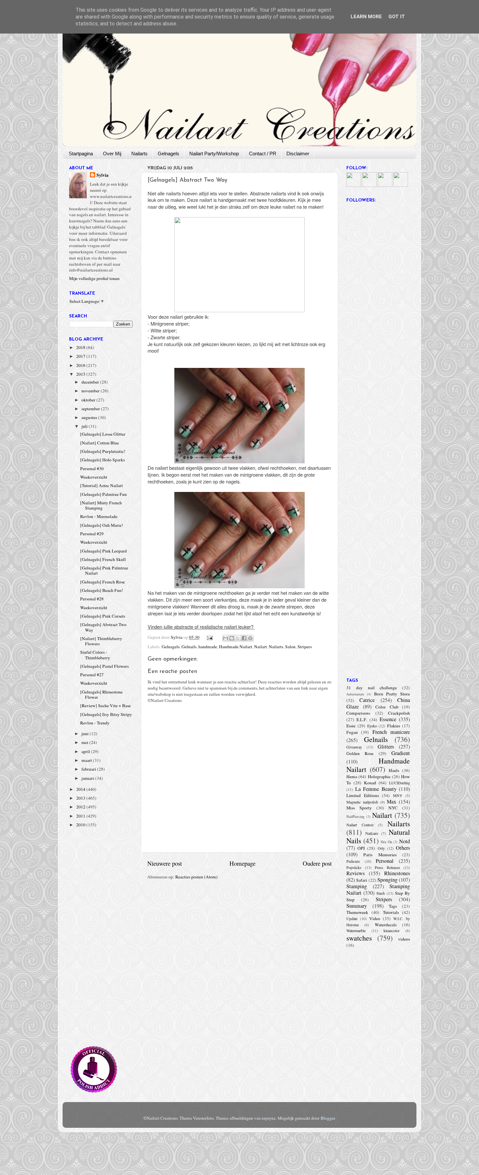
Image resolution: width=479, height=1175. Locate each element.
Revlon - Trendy (94, 723)
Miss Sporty (359, 808)
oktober (88, 400)
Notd (404, 841)
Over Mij (112, 153)
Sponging (387, 879)
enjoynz (269, 1118)
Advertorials (355, 694)
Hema (351, 776)
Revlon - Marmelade (98, 516)
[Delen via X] (238, 638)
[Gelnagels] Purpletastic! (102, 451)
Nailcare (371, 833)
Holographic (379, 776)
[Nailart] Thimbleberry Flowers (101, 641)
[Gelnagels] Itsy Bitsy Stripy (106, 714)
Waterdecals (386, 925)
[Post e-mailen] (209, 637)
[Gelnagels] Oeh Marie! (101, 525)
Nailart (260, 647)
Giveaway (354, 746)
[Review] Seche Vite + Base (105, 705)
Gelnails (188, 647)
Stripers (305, 647)
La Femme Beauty (376, 788)
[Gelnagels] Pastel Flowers (104, 666)
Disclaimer (297, 153)
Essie (351, 726)
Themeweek (357, 912)
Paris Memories (379, 855)
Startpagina (81, 153)
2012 (81, 807)
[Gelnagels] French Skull (103, 559)
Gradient (400, 753)
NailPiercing (355, 816)
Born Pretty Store (392, 694)
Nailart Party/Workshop (214, 153)
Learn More (366, 17)
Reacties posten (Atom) (196, 877)
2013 (81, 798)
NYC (393, 808)
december (90, 382)
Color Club (387, 707)
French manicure (391, 731)
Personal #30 (92, 468)
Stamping (356, 886)
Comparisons (358, 713)
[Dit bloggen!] (231, 638)
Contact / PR (262, 153)
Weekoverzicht (93, 477)
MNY (397, 795)
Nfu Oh (386, 842)
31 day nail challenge (371, 688)
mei (85, 742)
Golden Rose (359, 753)
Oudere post (317, 863)
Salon (290, 647)
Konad (370, 783)
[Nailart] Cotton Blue (99, 443)
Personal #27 (92, 675)
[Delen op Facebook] (244, 638)
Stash (380, 893)
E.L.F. (361, 719)
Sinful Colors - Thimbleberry (95, 654)
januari (88, 778)
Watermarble (356, 930)
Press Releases (387, 867)
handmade (207, 647)
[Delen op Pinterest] (250, 638)
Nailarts (139, 153)
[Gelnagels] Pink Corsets (102, 616)
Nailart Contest (359, 824)
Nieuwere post (164, 863)
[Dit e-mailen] (225, 638)
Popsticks (353, 867)
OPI (361, 848)
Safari (361, 880)
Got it (396, 17)
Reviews (355, 873)
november (91, 391)
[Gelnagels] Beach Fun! (101, 590)
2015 (81, 374)
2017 (81, 356)
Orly (381, 848)
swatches (359, 938)
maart (87, 760)
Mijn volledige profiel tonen (94, 278)
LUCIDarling (399, 782)
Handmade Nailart (235, 647)
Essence (388, 719)
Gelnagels (168, 153)
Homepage (242, 863)
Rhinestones (397, 873)
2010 (81, 825)
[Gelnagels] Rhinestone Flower (101, 694)
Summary (356, 905)
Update (351, 918)
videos (404, 939)
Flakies (393, 726)
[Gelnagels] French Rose (102, 582)
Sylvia (102, 175)
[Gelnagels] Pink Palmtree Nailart (104, 570)
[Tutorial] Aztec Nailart (101, 485)
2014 (81, 789)
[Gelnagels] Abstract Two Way (103, 627)
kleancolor (391, 930)
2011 (81, 816)
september (91, 409)
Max (391, 801)
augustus (89, 417)
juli (85, 426)
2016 (81, 365)
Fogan (352, 732)
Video (374, 918)
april (86, 751)
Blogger (328, 1118)
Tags (393, 906)
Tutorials (391, 912)
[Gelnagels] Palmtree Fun (103, 494)
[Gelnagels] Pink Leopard (103, 551)
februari (89, 769)
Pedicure (353, 861)
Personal (385, 860)
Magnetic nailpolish (362, 801)
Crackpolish (399, 713)
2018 (81, 347)
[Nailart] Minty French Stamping (101, 505)
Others (403, 847)
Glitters (386, 746)
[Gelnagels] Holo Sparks (102, 460)
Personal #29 (92, 534)
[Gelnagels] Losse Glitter (102, 434)
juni (85, 733)
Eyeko (372, 725)
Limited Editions (362, 795)
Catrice (367, 700)
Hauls (394, 770)
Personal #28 (92, 599)
